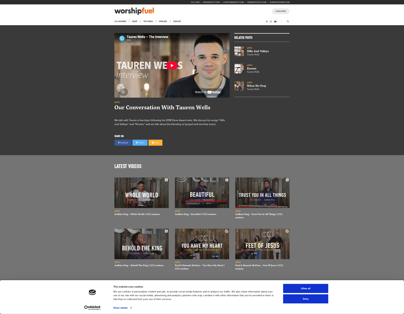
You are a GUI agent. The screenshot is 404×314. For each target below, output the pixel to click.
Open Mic (163, 21)
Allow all (305, 288)
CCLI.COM (195, 2)
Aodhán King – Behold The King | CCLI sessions (138, 265)
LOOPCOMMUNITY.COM (233, 2)
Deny (306, 298)
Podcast (177, 21)
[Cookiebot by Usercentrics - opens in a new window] (92, 307)
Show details (120, 307)
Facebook (123, 143)
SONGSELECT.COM (211, 2)
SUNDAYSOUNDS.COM (280, 2)
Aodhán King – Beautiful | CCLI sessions (195, 214)
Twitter (141, 143)
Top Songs (148, 21)
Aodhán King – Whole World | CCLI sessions (137, 214)
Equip (134, 21)
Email (156, 143)
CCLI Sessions (120, 21)
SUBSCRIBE (281, 11)
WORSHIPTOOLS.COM (256, 2)
